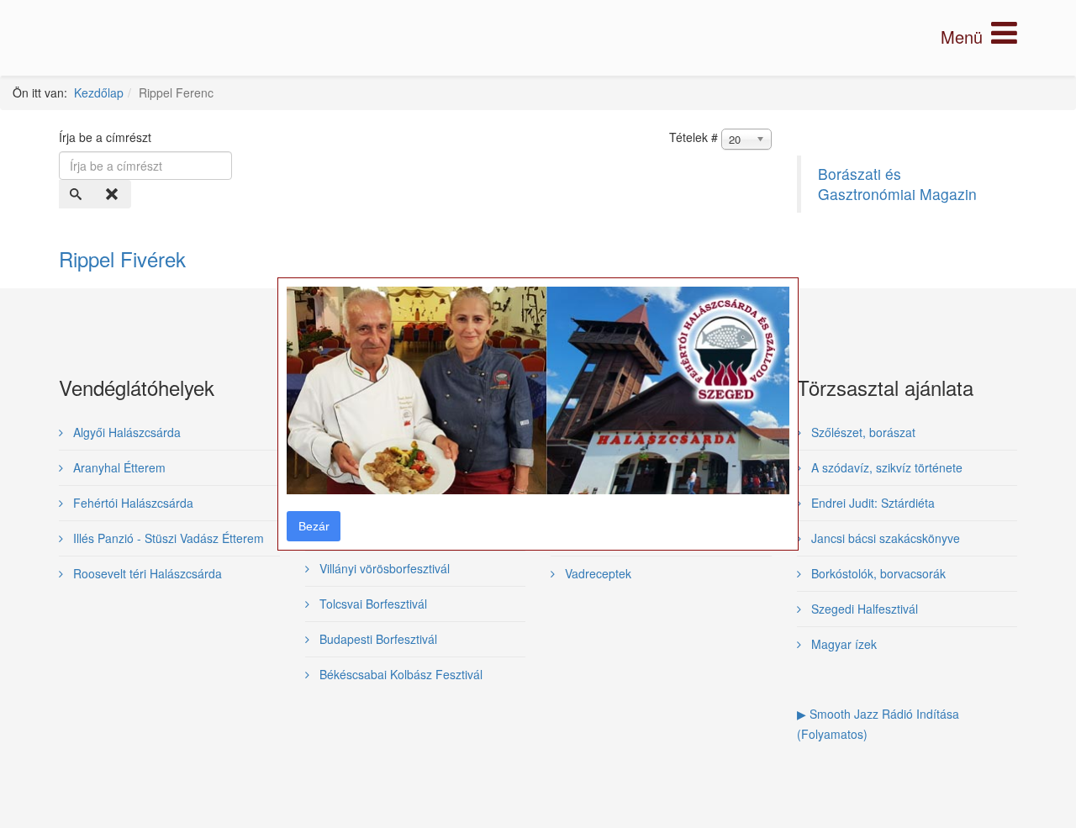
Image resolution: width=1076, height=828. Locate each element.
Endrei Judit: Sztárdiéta (871, 502)
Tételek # (693, 137)
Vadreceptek (596, 573)
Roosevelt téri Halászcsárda (146, 573)
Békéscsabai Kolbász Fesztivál (399, 674)
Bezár (314, 526)
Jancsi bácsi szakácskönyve (884, 538)
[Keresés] (77, 194)
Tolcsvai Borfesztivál (371, 603)
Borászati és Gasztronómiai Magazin (897, 183)
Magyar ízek (842, 644)
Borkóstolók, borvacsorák (877, 573)
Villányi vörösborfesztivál (383, 568)
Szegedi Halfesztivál (863, 608)
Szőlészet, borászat (861, 432)
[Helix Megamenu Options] (979, 36)
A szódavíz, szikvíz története (885, 467)
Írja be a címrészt (107, 137)
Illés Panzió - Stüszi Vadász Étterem (167, 538)
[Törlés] (113, 194)
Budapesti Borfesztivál (376, 638)
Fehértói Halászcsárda (131, 502)
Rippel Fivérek (122, 258)
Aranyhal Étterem (118, 467)
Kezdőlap (99, 92)
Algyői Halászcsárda (125, 432)
